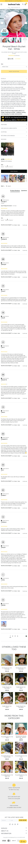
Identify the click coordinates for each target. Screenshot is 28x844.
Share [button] (19, 224)
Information (6, 833)
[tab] (15, 191)
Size (2, 64)
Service (4, 828)
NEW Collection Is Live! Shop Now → (14, 1)
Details (3, 78)
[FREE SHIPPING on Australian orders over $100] (14, 803)
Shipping (4, 132)
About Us (4, 831)
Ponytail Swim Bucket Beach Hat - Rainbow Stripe (21, 737)
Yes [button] (13, 224)
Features (4, 124)
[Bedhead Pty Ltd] (14, 4)
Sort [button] (2, 186)
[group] (14, 159)
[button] (4, 178)
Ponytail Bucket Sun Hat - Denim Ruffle (7, 756)
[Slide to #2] (18, 40)
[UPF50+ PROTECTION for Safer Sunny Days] (14, 785)
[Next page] (26, 23)
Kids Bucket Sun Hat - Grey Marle (21, 668)
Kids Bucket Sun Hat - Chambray (7, 668)
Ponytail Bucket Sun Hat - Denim (21, 775)
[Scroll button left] (1, 149)
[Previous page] (2, 23)
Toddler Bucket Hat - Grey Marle (7, 688)
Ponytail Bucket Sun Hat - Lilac (21, 756)
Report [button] (15, 224)
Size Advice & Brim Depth (9, 128)
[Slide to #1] (4, 40)
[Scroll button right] (26, 149)
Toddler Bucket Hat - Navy (21, 688)
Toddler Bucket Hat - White (7, 707)
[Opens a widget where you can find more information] (23, 841)
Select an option (14, 71)
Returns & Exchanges (8, 135)
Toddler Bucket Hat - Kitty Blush (21, 707)
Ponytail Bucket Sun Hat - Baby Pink (7, 775)
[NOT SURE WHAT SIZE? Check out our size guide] (14, 794)
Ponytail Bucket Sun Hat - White (7, 737)
